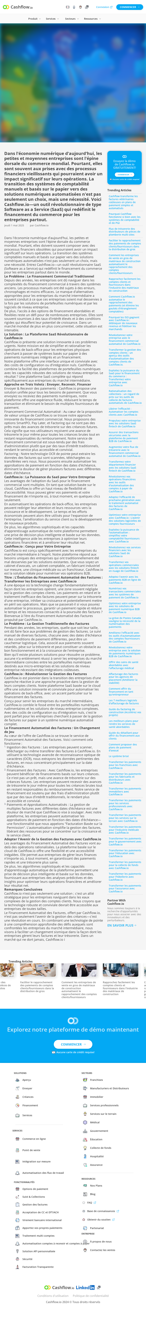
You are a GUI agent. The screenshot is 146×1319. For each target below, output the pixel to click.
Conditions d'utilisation (53, 1296)
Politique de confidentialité (91, 1296)
